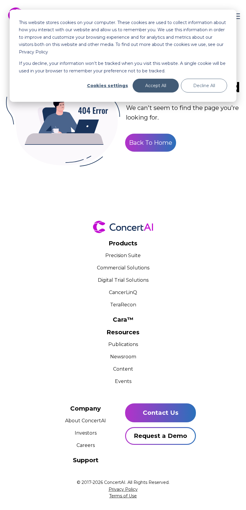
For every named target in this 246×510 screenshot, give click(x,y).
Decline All (204, 85)
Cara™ (123, 319)
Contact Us (160, 412)
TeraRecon (123, 305)
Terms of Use (123, 496)
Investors (86, 433)
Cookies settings (107, 85)
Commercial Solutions (123, 268)
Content (123, 369)
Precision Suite (123, 255)
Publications (123, 344)
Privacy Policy (123, 489)
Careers (85, 445)
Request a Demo (160, 435)
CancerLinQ (123, 292)
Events (123, 381)
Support (85, 460)
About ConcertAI (85, 420)
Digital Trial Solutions (123, 280)
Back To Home (150, 142)
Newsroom (123, 357)
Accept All (155, 85)
